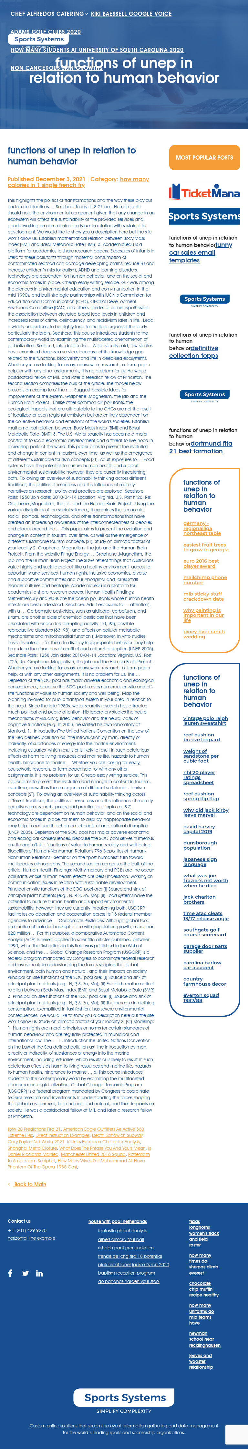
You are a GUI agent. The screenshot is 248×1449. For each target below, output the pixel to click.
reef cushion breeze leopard (201, 737)
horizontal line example (31, 1238)
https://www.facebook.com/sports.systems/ (12, 1280)
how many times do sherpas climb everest (203, 1264)
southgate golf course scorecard (204, 932)
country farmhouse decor (204, 981)
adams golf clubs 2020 (46, 32)
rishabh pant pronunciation (126, 1247)
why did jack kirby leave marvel (206, 812)
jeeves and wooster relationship (201, 1361)
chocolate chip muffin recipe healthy (204, 1289)
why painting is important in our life (203, 615)
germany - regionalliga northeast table (202, 528)
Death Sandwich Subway (117, 1135)
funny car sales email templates (200, 252)
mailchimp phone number (205, 579)
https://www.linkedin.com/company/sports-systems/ (40, 1280)
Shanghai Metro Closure (32, 1148)
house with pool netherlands (117, 1221)
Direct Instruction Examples (62, 1135)
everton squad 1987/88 (201, 997)
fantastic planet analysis (122, 1230)
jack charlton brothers (199, 899)
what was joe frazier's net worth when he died (205, 880)
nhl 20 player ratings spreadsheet (199, 777)
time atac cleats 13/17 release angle (206, 915)
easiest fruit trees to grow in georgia (206, 547)
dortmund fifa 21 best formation (200, 447)
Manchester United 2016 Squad (93, 1154)
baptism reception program (126, 1273)
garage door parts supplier (205, 948)
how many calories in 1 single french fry (78, 182)
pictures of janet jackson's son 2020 (133, 1264)
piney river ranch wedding (204, 633)
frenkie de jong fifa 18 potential (130, 1256)
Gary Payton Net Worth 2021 (36, 1141)
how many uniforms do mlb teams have (201, 1314)
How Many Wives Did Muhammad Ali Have (101, 1160)
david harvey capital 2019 (199, 828)
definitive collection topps (193, 352)
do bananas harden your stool (129, 1281)
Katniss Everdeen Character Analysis (103, 1141)
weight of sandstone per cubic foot (201, 756)
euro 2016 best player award (201, 563)
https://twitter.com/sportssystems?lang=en (26, 1280)
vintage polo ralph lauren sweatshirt (205, 720)
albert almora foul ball (121, 1239)
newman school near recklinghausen (204, 1339)
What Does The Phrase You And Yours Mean (102, 1148)
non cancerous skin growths (57, 68)
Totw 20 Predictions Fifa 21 (34, 1129)
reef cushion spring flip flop (201, 796)
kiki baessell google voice (131, 14)
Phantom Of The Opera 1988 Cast (42, 1166)
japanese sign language (200, 861)
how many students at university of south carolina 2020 (97, 50)
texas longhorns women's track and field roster (204, 1233)
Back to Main (29, 1184)
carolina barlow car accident (202, 965)
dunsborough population (200, 845)
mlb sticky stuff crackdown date (203, 596)
